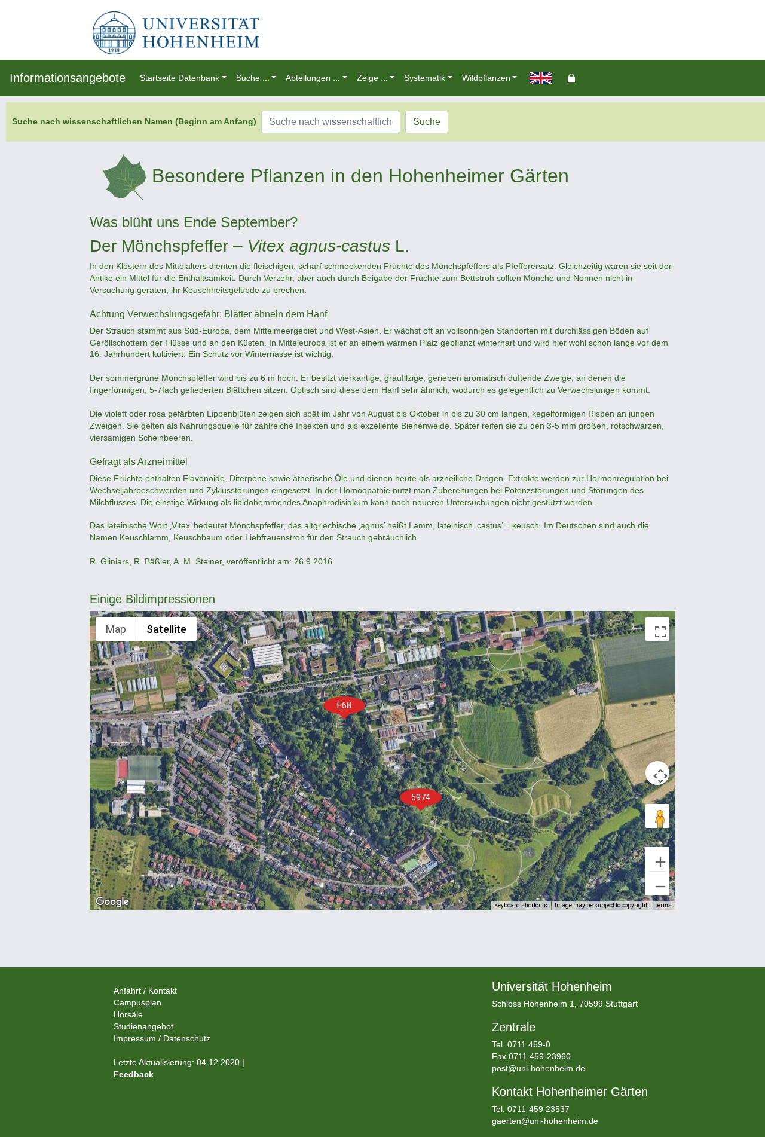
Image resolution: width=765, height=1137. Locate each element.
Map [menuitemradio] (116, 629)
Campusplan (137, 1002)
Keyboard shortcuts (520, 905)
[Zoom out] (657, 883)
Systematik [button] (424, 77)
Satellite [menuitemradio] (166, 629)
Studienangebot (143, 1026)
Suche (426, 122)
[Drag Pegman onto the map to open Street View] (657, 816)
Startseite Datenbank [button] (179, 77)
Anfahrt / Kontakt (145, 990)
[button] (421, 797)
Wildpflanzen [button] (486, 77)
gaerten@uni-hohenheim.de (545, 1121)
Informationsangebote (68, 77)
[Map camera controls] (657, 773)
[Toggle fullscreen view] (657, 629)
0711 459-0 (528, 1044)
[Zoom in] (657, 859)
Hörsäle (128, 1014)
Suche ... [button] (253, 77)
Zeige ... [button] (372, 77)
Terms (663, 905)
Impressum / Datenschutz (162, 1038)
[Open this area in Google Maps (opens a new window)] (112, 902)
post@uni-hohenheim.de (538, 1068)
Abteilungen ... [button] (313, 77)
